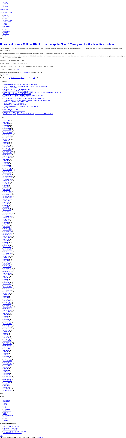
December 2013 (7, 342)
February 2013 (7, 358)
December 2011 (7, 376)
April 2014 (6, 336)
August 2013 (6, 348)
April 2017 (6, 281)
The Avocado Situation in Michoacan (13, 103)
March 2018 (6, 264)
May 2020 (6, 224)
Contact (5, 6)
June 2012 (6, 368)
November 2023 (7, 171)
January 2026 (7, 131)
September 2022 (7, 180)
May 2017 (6, 279)
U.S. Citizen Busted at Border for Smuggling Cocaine (18, 91)
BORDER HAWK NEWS (10, 428)
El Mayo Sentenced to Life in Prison (13, 112)
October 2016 (7, 290)
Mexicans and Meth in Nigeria (11, 109)
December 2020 (7, 213)
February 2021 (7, 210)
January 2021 (7, 211)
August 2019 (6, 237)
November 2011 (7, 378)
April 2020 (6, 225)
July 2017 (6, 276)
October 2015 (7, 308)
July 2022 (6, 183)
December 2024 (7, 151)
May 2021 (6, 205)
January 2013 (7, 359)
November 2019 (7, 233)
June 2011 (6, 385)
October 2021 (7, 197)
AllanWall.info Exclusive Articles (12, 433)
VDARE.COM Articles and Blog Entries (14, 431)
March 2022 (6, 190)
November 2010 (7, 390)
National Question (8, 20)
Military (5, 32)
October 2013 (7, 345)
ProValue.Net (40, 437)
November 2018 (7, 251)
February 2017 (7, 284)
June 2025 (6, 142)
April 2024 (6, 163)
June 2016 (6, 296)
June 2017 (6, 277)
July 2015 (6, 313)
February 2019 (7, 247)
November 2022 (7, 177)
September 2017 (7, 273)
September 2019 (7, 236)
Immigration (6, 17)
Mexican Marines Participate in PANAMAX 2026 (17, 94)
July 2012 (6, 367)
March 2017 (6, 282)
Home (5, 2)
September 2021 (7, 199)
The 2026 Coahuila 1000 (10, 87)
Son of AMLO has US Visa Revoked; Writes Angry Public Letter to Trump (23, 95)
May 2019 (6, 242)
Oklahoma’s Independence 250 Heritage (14, 111)
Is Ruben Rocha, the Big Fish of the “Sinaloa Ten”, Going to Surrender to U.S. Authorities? (28, 114)
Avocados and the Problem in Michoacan (14, 104)
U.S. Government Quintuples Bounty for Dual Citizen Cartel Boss (21, 106)
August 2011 (6, 382)
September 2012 (7, 364)
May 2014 (6, 334)
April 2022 (6, 188)
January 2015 (7, 322)
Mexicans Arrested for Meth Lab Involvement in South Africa (20, 84)
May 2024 (6, 162)
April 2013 (6, 354)
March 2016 (6, 301)
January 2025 (7, 150)
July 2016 (6, 294)
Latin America (7, 21)
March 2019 (6, 245)
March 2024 (6, 165)
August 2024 (6, 157)
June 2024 (6, 160)
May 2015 (6, 316)
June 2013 (6, 351)
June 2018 (6, 259)
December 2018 (7, 250)
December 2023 (7, 170)
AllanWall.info (4, 9)
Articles (5, 3)
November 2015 (7, 307)
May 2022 (6, 187)
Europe (5, 27)
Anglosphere (6, 31)
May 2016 (6, 297)
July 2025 (6, 140)
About (5, 5)
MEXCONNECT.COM (10, 430)
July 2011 (6, 384)
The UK (5, 75)
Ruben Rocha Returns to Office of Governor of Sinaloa (18, 89)
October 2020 (7, 216)
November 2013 (7, 344)
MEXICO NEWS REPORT (11, 426)
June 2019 (6, 240)
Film (4, 35)
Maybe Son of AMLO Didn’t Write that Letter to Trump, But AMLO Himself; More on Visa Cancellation (32, 92)
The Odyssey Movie (8, 107)
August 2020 (6, 219)
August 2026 (6, 120)
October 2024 (7, 154)
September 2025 (7, 137)
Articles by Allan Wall (6, 12)
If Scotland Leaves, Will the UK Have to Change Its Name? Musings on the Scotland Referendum (57, 44)
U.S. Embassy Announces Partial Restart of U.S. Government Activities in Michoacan (26, 100)
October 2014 (7, 327)
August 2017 (6, 274)
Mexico (5, 15)
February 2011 (7, 388)
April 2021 (6, 207)
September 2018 (7, 254)
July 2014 (6, 331)
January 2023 (7, 174)
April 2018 (6, 262)
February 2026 (7, 130)
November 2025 (7, 134)
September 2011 (7, 381)
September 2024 (7, 156)
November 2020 (7, 214)
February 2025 (7, 148)
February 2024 (7, 167)
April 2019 (6, 244)
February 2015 (7, 321)
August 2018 (6, 256)
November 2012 (7, 362)
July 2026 (6, 122)
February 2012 (7, 374)
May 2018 (6, 260)
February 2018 (7, 265)
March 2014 (6, 337)
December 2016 (7, 287)
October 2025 (7, 136)
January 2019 (7, 248)
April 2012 (6, 371)
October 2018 (7, 253)
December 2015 (7, 305)
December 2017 (7, 268)
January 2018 (7, 267)
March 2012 (6, 373)
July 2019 (6, 239)
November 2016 (7, 288)
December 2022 (7, 176)
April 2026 (6, 126)
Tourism (5, 29)
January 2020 (7, 230)
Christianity (6, 26)
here (18, 69)
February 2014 (7, 339)
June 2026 (6, 123)
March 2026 (6, 128)
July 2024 (6, 159)
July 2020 (6, 220)
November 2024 (7, 153)
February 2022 (7, 191)
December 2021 (7, 194)
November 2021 (7, 196)
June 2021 (6, 203)
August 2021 (6, 200)
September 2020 (7, 217)
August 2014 (6, 330)
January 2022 (7, 193)
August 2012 (6, 365)
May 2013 (6, 353)
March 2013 (6, 356)
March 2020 (6, 227)
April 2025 (6, 145)
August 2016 (6, 293)
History (5, 24)
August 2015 (6, 311)
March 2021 (6, 208)
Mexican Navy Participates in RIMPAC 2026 (15, 101)
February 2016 (7, 302)
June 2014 (6, 333)
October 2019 (7, 234)
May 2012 (6, 370)
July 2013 (6, 350)
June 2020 (6, 222)
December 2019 (7, 231)
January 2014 (7, 341)
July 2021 (6, 202)
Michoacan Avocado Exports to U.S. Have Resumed (17, 97)
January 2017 (7, 285)
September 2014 (7, 328)
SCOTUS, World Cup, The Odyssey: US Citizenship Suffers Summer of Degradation (26, 98)
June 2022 (6, 185)
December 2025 (7, 133)
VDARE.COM (26, 72)
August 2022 (6, 182)
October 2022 (7, 179)
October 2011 (7, 379)
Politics (5, 18)
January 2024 (7, 168)
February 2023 (7, 173)
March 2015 (6, 319)
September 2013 (7, 347)
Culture (5, 23)
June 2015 (6, 314)
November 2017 (7, 270)
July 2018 (6, 257)
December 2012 (7, 361)
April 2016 (6, 299)
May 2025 (6, 143)
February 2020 (7, 228)
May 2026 (6, 125)
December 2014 (7, 324)
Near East (6, 34)
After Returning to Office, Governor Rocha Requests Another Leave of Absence (25, 86)
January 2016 (7, 304)
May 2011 (6, 387)
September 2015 (7, 310)
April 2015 (6, 317)
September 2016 (7, 291)
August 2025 (6, 139)
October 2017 (7, 271)
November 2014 (7, 325)
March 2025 (6, 147)
